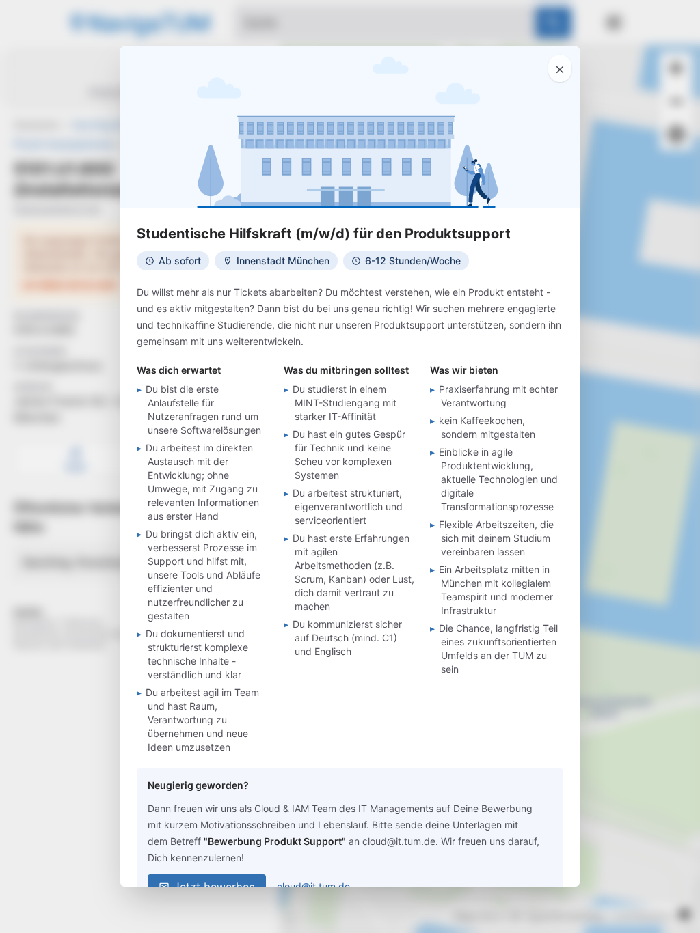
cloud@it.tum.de (313, 886)
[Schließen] (559, 68)
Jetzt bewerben (214, 886)
